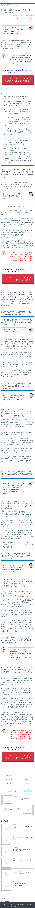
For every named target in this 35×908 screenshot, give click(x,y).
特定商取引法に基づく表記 (23, 904)
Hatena (26, 779)
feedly (26, 783)
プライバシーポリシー (10, 904)
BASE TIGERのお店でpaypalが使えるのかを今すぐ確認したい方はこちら (18, 79)
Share (26, 775)
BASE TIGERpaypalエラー (12, 792)
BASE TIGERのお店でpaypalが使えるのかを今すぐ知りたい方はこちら (18, 279)
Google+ (9, 779)
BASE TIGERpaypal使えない (25, 790)
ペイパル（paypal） (5, 1)
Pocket (10, 783)
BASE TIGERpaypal (10, 790)
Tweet (10, 775)
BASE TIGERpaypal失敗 (28, 792)
